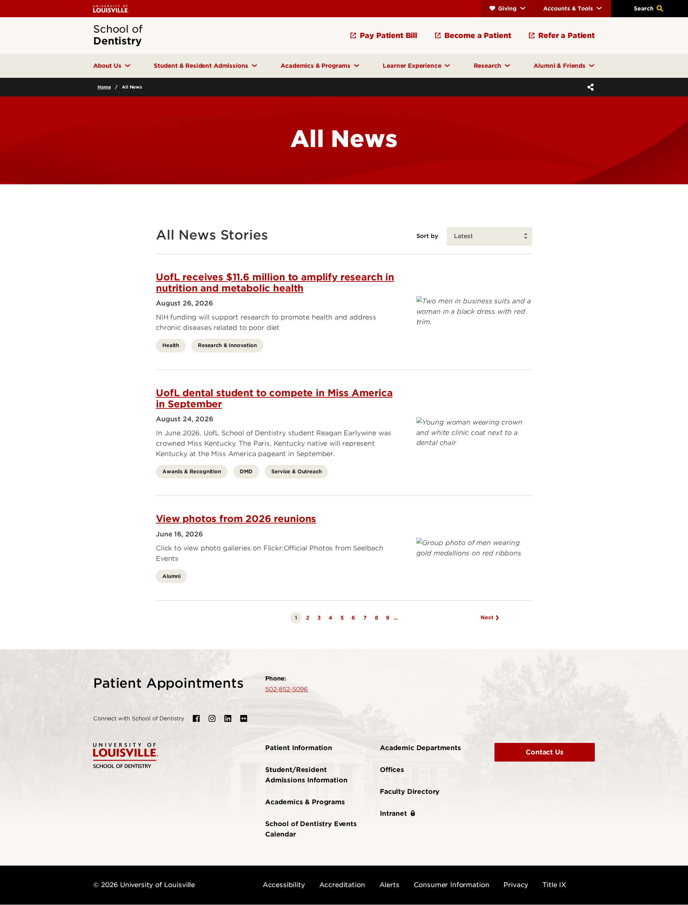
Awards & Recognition (191, 471)
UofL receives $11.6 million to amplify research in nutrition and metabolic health (275, 282)
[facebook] (196, 718)
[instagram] (212, 718)
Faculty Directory (409, 791)
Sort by (427, 236)
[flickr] (243, 718)
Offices (392, 769)
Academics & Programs (305, 802)
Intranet (393, 813)
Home (104, 87)
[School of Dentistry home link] (125, 755)
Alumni (171, 576)
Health (170, 345)
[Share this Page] (589, 87)
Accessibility (284, 885)
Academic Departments (420, 748)
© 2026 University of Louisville (144, 885)
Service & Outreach (296, 471)
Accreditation (342, 885)
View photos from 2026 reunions (236, 518)
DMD (246, 471)
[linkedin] (227, 718)
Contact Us (544, 752)
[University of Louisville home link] (111, 8)
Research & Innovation (227, 345)
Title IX (554, 885)
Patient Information (298, 748)
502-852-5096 (286, 689)
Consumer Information (451, 885)
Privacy (515, 885)
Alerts (389, 885)
